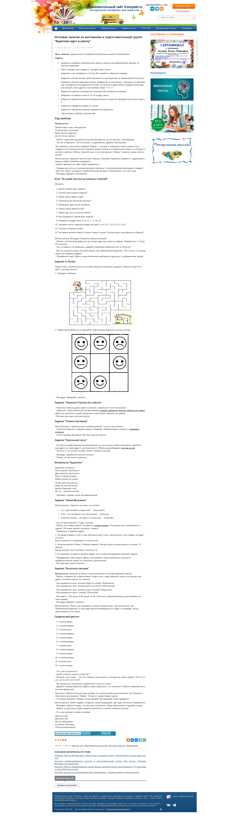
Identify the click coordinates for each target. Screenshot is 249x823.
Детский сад (68, 28)
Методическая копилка (166, 28)
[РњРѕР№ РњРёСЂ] (136, 740)
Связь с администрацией (183, 796)
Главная (56, 28)
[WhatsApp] (144, 740)
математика (132, 746)
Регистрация (183, 11)
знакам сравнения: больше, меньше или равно (122, 410)
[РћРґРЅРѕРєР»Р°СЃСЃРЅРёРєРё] (128, 740)
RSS (162, 9)
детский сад (77, 746)
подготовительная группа (95, 746)
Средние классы (108, 28)
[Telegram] (140, 740)
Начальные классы (87, 28)
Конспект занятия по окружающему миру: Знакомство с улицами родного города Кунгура (97, 772)
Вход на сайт (184, 6)
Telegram (157, 9)
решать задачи (102, 525)
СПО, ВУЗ (146, 28)
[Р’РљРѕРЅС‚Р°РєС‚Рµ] (132, 740)
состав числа (127, 448)
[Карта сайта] (161, 809)
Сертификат (187, 28)
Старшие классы (128, 28)
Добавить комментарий (67, 785)
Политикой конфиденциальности (118, 809)
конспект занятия (117, 746)
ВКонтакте (152, 9)
